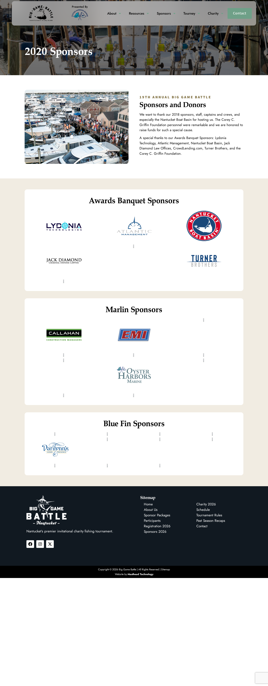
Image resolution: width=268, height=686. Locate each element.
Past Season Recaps (210, 520)
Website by (134, 574)
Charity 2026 (206, 504)
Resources (136, 13)
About (111, 13)
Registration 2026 (157, 526)
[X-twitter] (50, 544)
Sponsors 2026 (155, 531)
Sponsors (164, 13)
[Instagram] (40, 544)
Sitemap (165, 569)
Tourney (189, 13)
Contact (239, 13)
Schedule (203, 509)
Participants (152, 520)
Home (148, 504)
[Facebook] (30, 544)
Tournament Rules (209, 515)
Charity (213, 13)
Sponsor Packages (157, 515)
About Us (151, 509)
